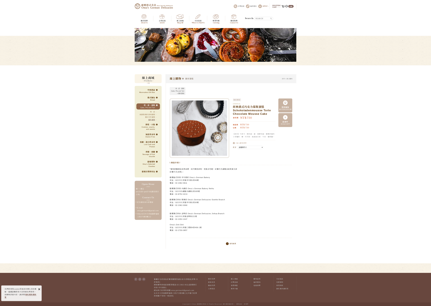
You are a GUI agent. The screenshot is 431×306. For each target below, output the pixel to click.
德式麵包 (151, 99)
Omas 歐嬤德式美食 (154, 6)
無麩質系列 (150, 136)
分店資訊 (198, 22)
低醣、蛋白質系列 (147, 144)
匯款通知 (253, 6)
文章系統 (162, 22)
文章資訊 (211, 289)
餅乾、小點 (148, 127)
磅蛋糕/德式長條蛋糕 (147, 114)
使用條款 (279, 285)
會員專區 (234, 285)
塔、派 (152, 112)
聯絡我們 (234, 22)
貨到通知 (285, 108)
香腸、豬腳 (148, 154)
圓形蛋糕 (151, 120)
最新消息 (211, 282)
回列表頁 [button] (233, 244)
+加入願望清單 (241, 143)
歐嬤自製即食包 (148, 172)
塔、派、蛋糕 (147, 106)
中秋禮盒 (147, 91)
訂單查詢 (241, 6)
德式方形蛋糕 (150, 117)
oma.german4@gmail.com (148, 211)
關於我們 (144, 22)
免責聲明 (279, 282)
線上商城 (180, 22)
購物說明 (257, 279)
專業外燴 (216, 22)
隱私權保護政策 (282, 289)
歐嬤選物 (149, 164)
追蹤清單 (257, 285)
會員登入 (265, 6)
